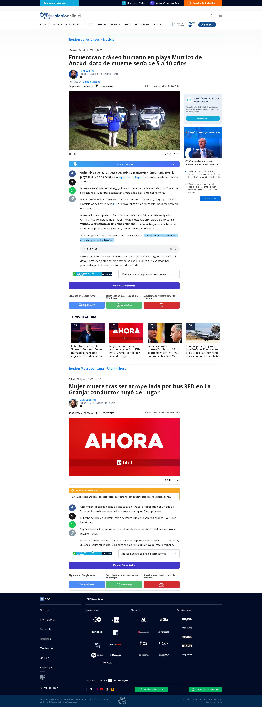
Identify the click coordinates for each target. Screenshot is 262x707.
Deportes (101, 24)
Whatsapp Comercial (153, 689)
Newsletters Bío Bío (136, 3)
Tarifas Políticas (48, 687)
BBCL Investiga (142, 24)
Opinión (127, 24)
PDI (115, 204)
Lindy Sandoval (88, 399)
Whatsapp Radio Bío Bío (207, 689)
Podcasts (44, 24)
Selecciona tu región (55, 3)
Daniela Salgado (91, 81)
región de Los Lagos (130, 177)
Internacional (73, 24)
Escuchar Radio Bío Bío (204, 3)
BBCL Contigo (159, 24)
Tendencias (114, 24)
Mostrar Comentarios (124, 285)
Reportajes (46, 667)
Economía (88, 24)
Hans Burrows (87, 70)
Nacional (57, 24)
